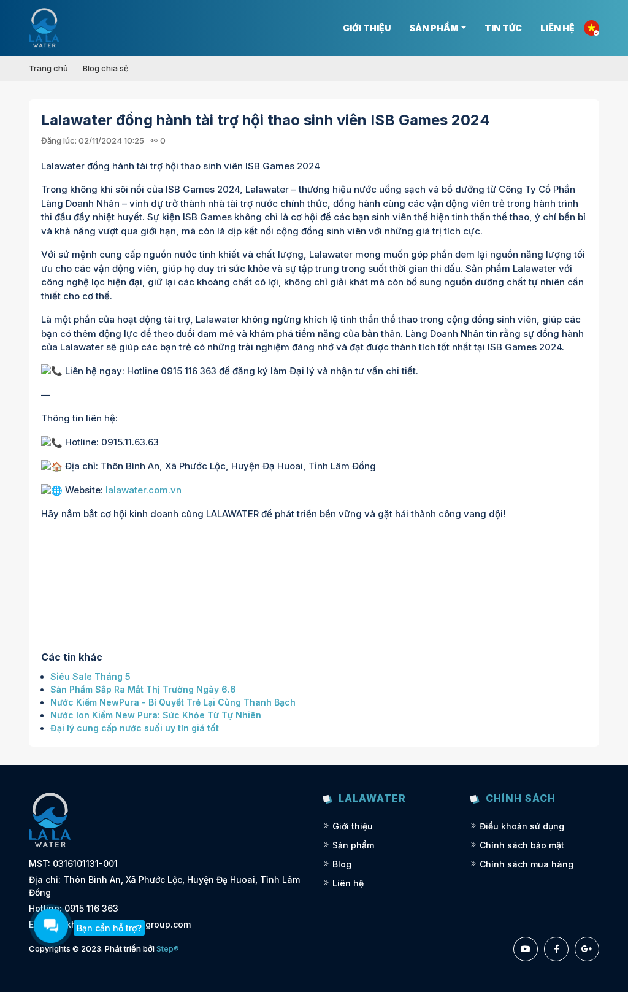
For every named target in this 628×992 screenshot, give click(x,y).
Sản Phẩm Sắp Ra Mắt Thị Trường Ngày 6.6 (143, 689)
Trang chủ (48, 68)
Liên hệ (557, 28)
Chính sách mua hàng (526, 864)
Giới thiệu (367, 28)
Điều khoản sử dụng (522, 826)
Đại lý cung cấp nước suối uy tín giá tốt (134, 728)
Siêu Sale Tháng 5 (90, 676)
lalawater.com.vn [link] (143, 490)
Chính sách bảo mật (522, 845)
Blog (341, 864)
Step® (167, 948)
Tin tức (503, 28)
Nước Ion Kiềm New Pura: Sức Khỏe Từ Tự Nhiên (155, 715)
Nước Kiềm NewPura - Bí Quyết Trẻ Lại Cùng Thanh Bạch (173, 702)
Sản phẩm (434, 28)
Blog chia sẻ (106, 68)
